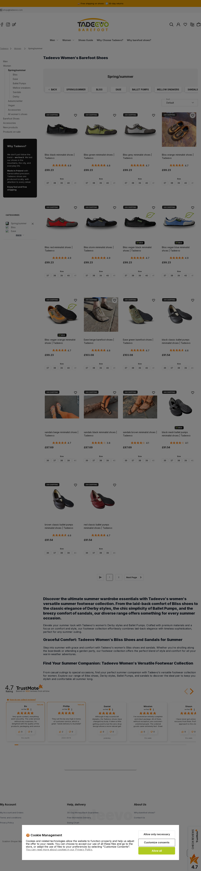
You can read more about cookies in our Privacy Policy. (59, 849)
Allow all (157, 850)
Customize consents (156, 842)
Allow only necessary (157, 834)
